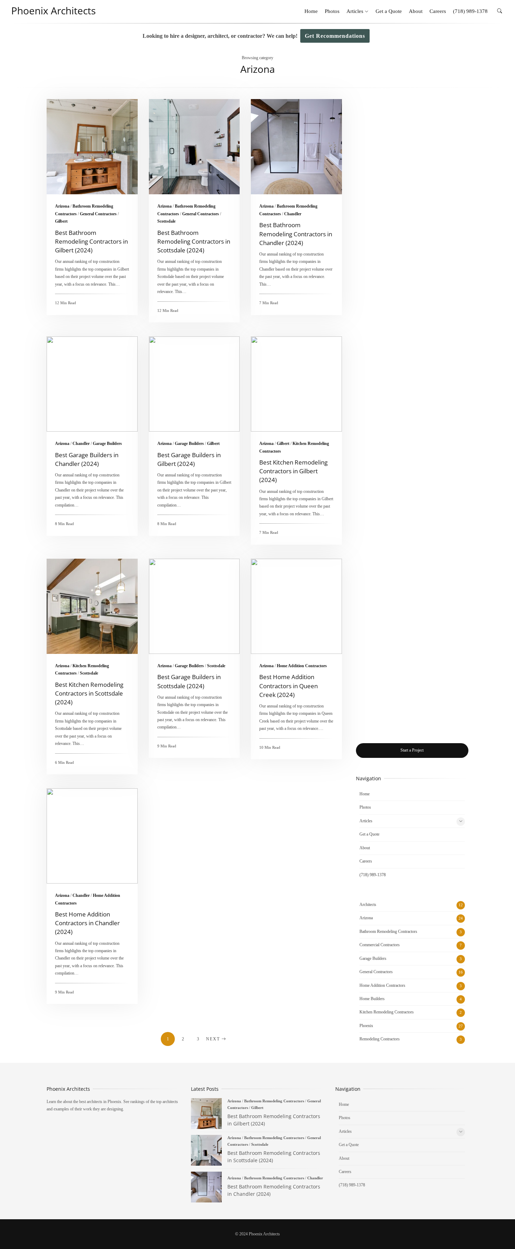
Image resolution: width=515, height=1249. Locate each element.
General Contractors (98, 213)
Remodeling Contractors (379, 1039)
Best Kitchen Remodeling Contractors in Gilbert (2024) (296, 384)
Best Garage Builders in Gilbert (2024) (194, 384)
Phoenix (366, 1025)
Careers (438, 11)
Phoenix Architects (53, 10)
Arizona (62, 206)
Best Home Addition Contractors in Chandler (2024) (92, 836)
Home (311, 11)
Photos (332, 11)
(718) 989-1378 (470, 11)
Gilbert (61, 221)
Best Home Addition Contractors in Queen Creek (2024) (296, 606)
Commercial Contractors (379, 944)
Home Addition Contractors (302, 665)
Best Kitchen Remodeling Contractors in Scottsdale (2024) (92, 606)
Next (213, 1039)
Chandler (292, 213)
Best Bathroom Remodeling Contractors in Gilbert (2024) (92, 146)
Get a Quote (389, 11)
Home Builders (372, 998)
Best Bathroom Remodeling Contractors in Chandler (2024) (296, 146)
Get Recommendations (335, 36)
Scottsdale (166, 221)
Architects (367, 904)
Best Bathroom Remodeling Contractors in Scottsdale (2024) (194, 146)
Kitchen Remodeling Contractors (386, 1012)
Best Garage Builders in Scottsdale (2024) (194, 606)
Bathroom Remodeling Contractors (388, 931)
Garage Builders (107, 443)
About (416, 11)
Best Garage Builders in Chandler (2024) (92, 384)
